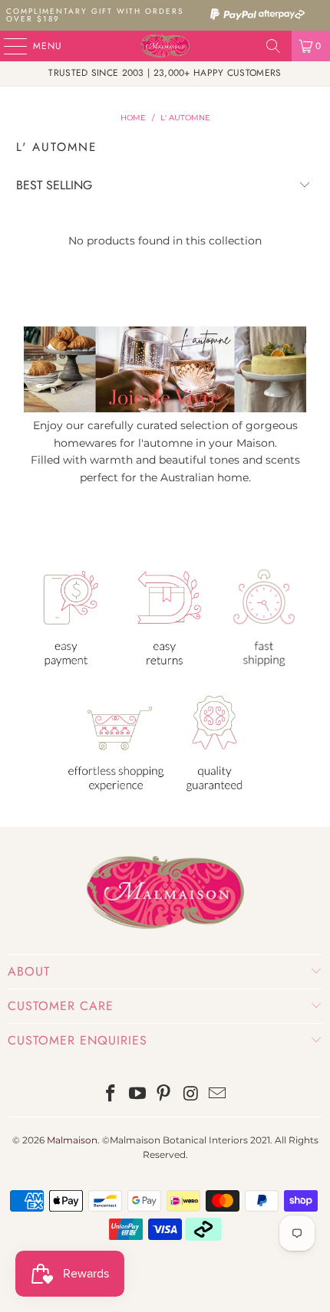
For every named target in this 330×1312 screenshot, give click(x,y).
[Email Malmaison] (217, 1095)
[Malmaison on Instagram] (191, 1095)
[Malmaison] (165, 46)
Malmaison (72, 1140)
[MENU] (7, 46)
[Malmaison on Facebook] (111, 1095)
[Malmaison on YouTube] (137, 1095)
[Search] (273, 46)
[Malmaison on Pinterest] (164, 1095)
